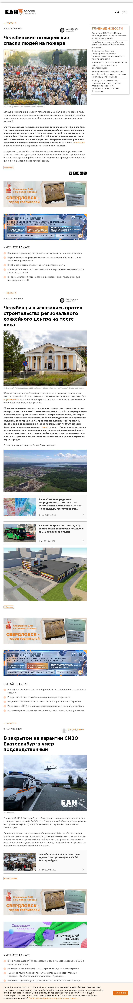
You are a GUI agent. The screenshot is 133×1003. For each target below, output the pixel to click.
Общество (8, 167)
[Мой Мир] (81, 173)
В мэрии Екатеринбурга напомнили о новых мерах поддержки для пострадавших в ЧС (43, 278)
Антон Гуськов (76, 730)
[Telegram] (77, 173)
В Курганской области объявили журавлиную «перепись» (38, 697)
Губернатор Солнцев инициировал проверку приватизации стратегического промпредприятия (108, 55)
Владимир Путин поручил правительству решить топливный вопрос (44, 253)
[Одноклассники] (74, 173)
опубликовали (11, 400)
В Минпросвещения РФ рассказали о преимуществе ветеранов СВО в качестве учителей (45, 271)
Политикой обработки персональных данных (53, 998)
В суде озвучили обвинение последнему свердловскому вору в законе (45, 711)
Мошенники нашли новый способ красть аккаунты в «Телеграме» (43, 969)
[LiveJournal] (85, 173)
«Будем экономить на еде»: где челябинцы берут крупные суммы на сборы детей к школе (109, 74)
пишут (45, 427)
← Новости (10, 23)
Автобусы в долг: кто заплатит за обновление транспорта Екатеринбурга (109, 65)
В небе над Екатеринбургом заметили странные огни (36, 265)
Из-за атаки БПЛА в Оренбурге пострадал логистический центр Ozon (45, 706)
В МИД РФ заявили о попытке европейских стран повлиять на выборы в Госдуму (46, 691)
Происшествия (10, 878)
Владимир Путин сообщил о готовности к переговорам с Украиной (44, 702)
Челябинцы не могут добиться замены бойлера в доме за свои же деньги (108, 44)
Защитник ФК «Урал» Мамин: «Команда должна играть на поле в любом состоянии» (109, 35)
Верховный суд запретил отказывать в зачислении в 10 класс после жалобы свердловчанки (44, 259)
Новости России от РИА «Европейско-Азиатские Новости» (14, 12)
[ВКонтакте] (70, 173)
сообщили (79, 143)
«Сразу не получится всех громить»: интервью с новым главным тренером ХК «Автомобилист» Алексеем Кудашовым (42, 974)
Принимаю (120, 993)
